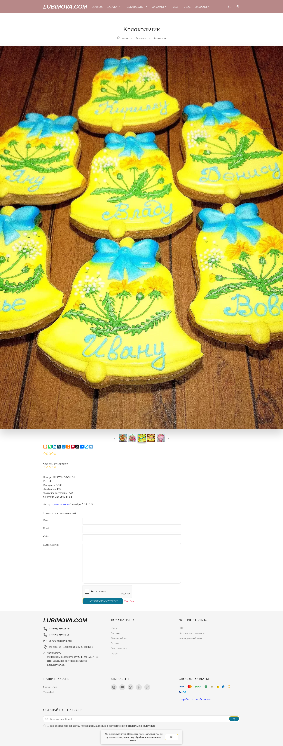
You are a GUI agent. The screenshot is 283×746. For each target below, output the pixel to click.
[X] (77, 447)
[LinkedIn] (54, 447)
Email (46, 528)
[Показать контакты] (229, 6)
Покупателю (135, 6)
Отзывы (115, 643)
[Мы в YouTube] (122, 687)
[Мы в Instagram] (114, 687)
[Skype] (86, 447)
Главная (97, 6)
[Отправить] (234, 718)
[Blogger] (45, 447)
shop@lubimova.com (60, 640)
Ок (171, 737)
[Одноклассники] (68, 447)
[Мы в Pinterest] (147, 687)
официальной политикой (140, 725)
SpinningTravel (50, 686)
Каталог (112, 6)
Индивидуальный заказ (190, 638)
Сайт (46, 536)
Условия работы (118, 638)
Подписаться (25, 734)
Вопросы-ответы (119, 648)
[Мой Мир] (64, 447)
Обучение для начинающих (192, 633)
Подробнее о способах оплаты (196, 699)
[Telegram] (91, 447)
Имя (45, 520)
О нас (187, 6)
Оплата (114, 627)
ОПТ (181, 627)
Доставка (115, 633)
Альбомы (158, 6)
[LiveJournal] (59, 447)
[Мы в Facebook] (139, 687)
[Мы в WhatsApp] (130, 687)
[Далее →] (141, 237)
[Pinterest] (73, 447)
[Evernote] (50, 447)
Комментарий (51, 544)
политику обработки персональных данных (142, 738)
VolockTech (48, 691)
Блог (176, 6)
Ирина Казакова (61, 504)
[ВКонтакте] (82, 447)
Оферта (114, 653)
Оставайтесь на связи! (63, 710)
